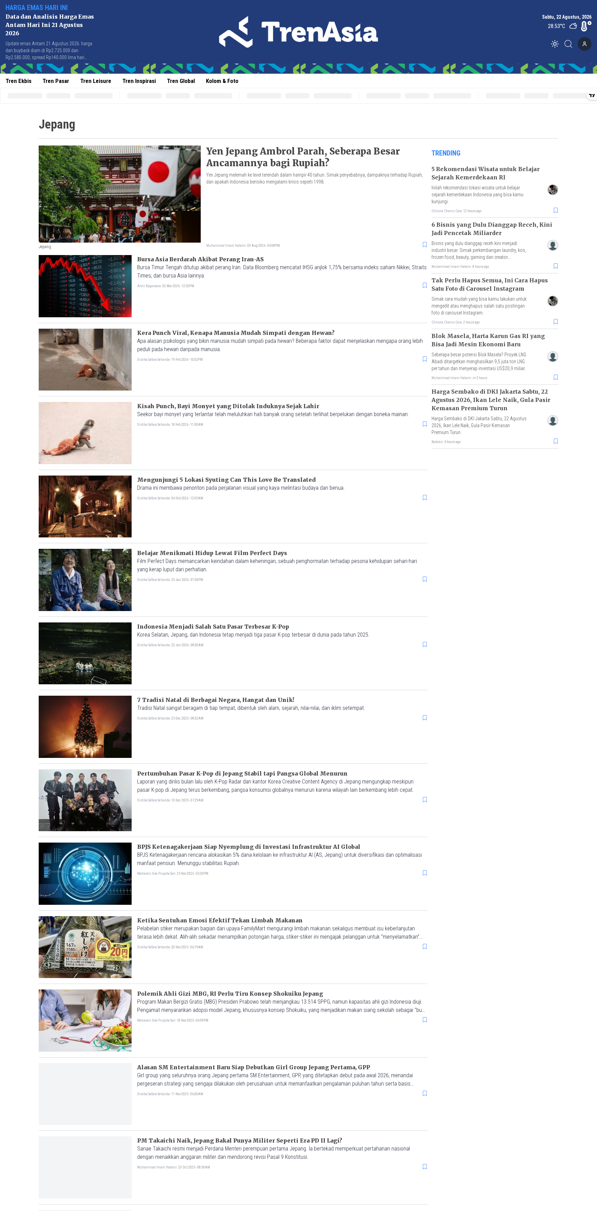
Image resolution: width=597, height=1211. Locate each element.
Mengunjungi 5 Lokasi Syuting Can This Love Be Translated (226, 479)
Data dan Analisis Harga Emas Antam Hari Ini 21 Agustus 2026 (50, 25)
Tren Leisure (95, 80)
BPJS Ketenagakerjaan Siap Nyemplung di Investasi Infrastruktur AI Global (248, 846)
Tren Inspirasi (139, 80)
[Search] (570, 44)
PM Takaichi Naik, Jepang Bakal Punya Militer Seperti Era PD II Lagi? (239, 1140)
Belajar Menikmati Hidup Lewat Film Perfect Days (212, 553)
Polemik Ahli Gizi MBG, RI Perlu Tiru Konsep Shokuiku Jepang (230, 993)
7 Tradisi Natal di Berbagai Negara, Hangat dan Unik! (215, 699)
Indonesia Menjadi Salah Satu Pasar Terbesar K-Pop (213, 626)
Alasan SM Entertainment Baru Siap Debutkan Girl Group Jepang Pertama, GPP (253, 1067)
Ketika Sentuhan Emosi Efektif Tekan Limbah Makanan (220, 920)
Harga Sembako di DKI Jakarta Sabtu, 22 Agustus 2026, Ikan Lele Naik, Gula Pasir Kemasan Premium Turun (491, 400)
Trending (446, 153)
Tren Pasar (55, 80)
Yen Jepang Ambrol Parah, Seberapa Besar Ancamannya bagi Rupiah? (303, 157)
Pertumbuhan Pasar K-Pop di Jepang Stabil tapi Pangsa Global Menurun (242, 773)
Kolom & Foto (222, 80)
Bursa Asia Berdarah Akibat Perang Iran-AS (200, 259)
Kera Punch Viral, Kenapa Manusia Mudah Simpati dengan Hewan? (235, 332)
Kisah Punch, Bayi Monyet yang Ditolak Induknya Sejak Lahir (228, 406)
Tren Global (181, 80)
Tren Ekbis (18, 80)
